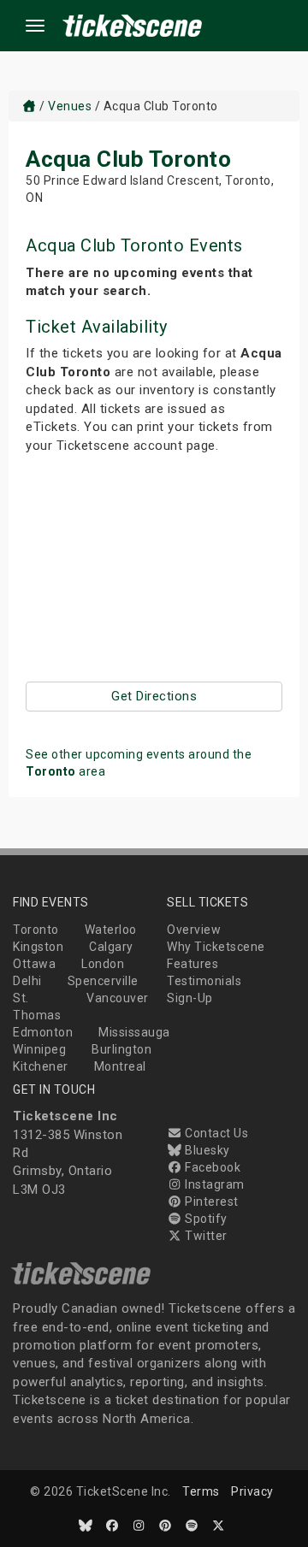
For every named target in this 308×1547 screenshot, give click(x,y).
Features (192, 964)
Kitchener (40, 1066)
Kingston (38, 947)
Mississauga (134, 1032)
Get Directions (154, 696)
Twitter (205, 1236)
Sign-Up (190, 998)
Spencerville (103, 981)
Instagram (213, 1184)
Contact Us (215, 1133)
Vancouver (117, 998)
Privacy (252, 1491)
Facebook (211, 1167)
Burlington (121, 1049)
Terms (201, 1491)
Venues (70, 106)
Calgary (111, 947)
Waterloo (111, 929)
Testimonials (204, 981)
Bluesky (206, 1150)
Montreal (120, 1066)
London (102, 964)
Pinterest (210, 1201)
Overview (194, 929)
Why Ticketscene (216, 947)
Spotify (205, 1218)
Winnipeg (39, 1049)
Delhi (27, 981)
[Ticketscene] (29, 106)
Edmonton (43, 1032)
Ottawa (34, 964)
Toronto (36, 929)
